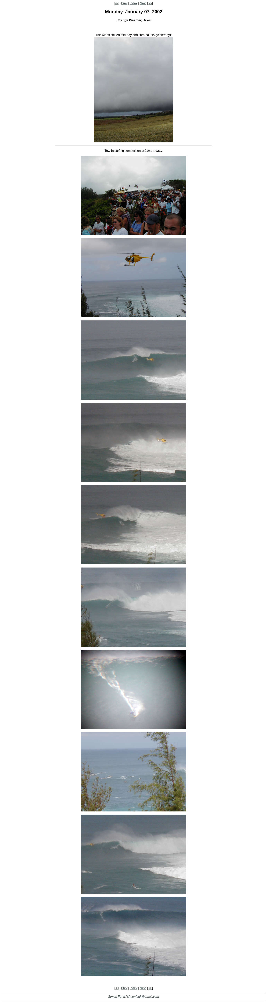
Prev (124, 3)
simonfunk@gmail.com (143, 996)
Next (143, 3)
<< (117, 3)
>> (150, 3)
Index (133, 3)
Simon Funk (116, 996)
